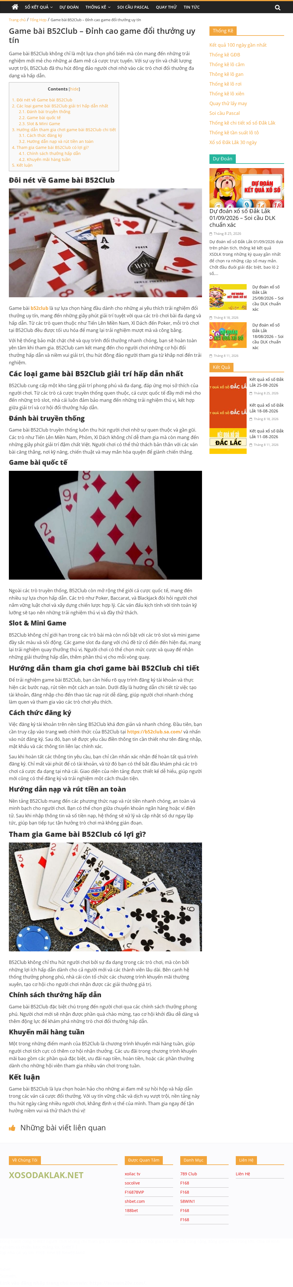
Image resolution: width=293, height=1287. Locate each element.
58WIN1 (187, 1201)
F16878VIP (134, 1192)
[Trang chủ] (15, 7)
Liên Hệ (243, 1173)
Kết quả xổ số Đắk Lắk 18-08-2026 (267, 408)
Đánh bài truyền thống (44, 111)
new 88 (54, 1252)
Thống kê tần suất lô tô (234, 132)
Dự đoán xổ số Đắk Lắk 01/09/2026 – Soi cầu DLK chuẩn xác (242, 218)
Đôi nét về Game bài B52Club (42, 100)
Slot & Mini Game (39, 123)
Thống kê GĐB (224, 55)
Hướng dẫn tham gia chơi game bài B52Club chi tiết (64, 129)
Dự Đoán (69, 7)
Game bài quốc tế (40, 117)
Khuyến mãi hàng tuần (45, 159)
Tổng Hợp (38, 19)
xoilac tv (132, 1173)
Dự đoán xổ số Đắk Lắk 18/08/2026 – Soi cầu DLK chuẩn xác (268, 336)
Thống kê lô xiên (226, 93)
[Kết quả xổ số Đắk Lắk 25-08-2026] (229, 380)
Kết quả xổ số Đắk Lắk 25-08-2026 (267, 382)
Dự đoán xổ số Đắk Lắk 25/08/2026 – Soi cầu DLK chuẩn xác (268, 298)
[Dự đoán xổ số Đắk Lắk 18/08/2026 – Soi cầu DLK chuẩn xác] (229, 325)
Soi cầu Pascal (224, 113)
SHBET (39, 1241)
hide (74, 89)
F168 (184, 1183)
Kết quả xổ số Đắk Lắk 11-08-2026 (267, 433)
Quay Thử (166, 7)
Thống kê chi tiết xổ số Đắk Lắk (242, 123)
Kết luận (22, 165)
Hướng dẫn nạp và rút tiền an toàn (56, 141)
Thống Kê (96, 7)
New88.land (73, 1252)
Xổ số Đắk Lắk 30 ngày (233, 142)
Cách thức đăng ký (40, 135)
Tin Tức (192, 7)
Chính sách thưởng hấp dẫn (50, 153)
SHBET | (70, 1247)
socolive (132, 1183)
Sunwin (8, 1276)
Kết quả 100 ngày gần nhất (238, 45)
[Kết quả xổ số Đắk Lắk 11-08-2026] (229, 431)
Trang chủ (17, 19)
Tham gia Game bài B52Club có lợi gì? (50, 147)
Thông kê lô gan (226, 74)
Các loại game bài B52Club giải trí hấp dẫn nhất (60, 106)
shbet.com (135, 1201)
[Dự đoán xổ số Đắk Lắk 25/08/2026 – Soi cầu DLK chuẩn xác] (229, 287)
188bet (131, 1210)
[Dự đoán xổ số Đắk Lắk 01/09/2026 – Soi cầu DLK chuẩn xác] (246, 171)
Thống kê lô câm (227, 64)
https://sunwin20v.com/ (117, 1283)
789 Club (188, 1173)
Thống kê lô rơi (225, 84)
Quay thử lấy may (228, 103)
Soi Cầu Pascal (133, 7)
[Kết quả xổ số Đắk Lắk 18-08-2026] (229, 406)
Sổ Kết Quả (36, 7)
